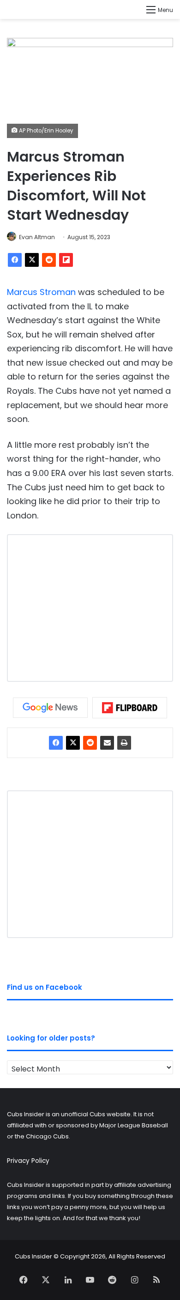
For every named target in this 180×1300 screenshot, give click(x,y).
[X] (32, 260)
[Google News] (50, 708)
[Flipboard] (66, 260)
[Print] (124, 743)
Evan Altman (37, 237)
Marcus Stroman (41, 292)
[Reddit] (49, 260)
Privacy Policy (28, 1160)
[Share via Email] (107, 743)
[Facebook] (15, 260)
